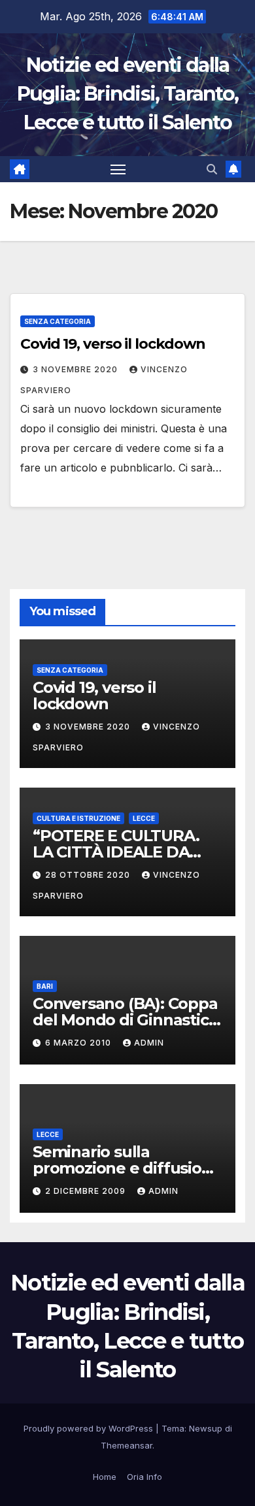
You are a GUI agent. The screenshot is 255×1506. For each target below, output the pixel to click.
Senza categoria (57, 321)
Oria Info (144, 1476)
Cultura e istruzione (78, 818)
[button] (212, 169)
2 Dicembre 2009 (86, 1191)
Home (104, 1476)
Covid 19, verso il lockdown (112, 344)
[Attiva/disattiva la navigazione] (118, 169)
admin (149, 1043)
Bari (45, 986)
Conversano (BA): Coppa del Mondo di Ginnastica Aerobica (125, 1020)
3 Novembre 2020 (76, 369)
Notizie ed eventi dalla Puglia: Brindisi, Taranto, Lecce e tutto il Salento (128, 94)
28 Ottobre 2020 (89, 875)
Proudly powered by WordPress (90, 1428)
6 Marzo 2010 (79, 1043)
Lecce (144, 818)
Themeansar (126, 1445)
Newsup (205, 1428)
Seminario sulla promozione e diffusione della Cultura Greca (127, 1168)
